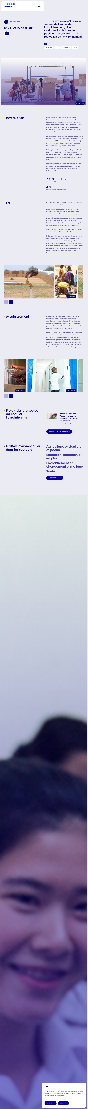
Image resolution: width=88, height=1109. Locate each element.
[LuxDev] (9, 6)
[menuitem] (49, 47)
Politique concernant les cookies (54, 1095)
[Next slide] (11, 302)
